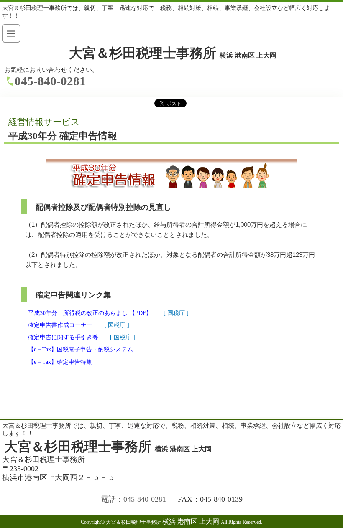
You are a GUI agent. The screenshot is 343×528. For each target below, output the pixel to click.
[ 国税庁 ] (176, 313)
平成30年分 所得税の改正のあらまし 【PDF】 (90, 313)
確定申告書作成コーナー (60, 325)
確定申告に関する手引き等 (63, 337)
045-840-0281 (50, 81)
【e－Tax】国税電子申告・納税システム (80, 349)
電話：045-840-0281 (133, 499)
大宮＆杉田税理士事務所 (172, 53)
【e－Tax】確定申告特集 (60, 362)
